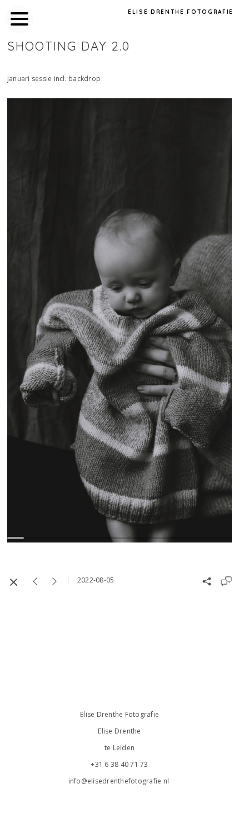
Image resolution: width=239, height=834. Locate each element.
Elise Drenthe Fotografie (180, 12)
